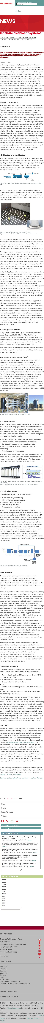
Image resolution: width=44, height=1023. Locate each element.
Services (3, 969)
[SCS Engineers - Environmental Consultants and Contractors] (6, 3)
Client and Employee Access (10, 981)
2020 (4, 894)
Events (4, 808)
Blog (3, 804)
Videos (4, 816)
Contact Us (4, 956)
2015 (3, 905)
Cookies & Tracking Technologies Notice (15, 984)
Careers (3, 975)
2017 (3, 901)
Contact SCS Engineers (24, 2)
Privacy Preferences (14, 1008)
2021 (3, 891)
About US (3, 967)
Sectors (3, 971)
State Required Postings (9, 996)
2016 (3, 903)
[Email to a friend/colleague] (2, 822)
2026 (4, 880)
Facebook (17, 774)
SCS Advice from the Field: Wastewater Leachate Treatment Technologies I (18, 38)
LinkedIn (9, 774)
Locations (3, 973)
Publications (4, 979)
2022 (4, 889)
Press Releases (7, 812)
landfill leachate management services (20, 742)
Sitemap (30, 1018)
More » (30, 840)
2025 (4, 882)
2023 (4, 887)
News (2, 977)
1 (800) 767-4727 (6, 949)
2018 (3, 898)
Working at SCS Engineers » (11, 825)
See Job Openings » (8, 828)
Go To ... (18, 11)
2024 (4, 884)
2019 (3, 896)
